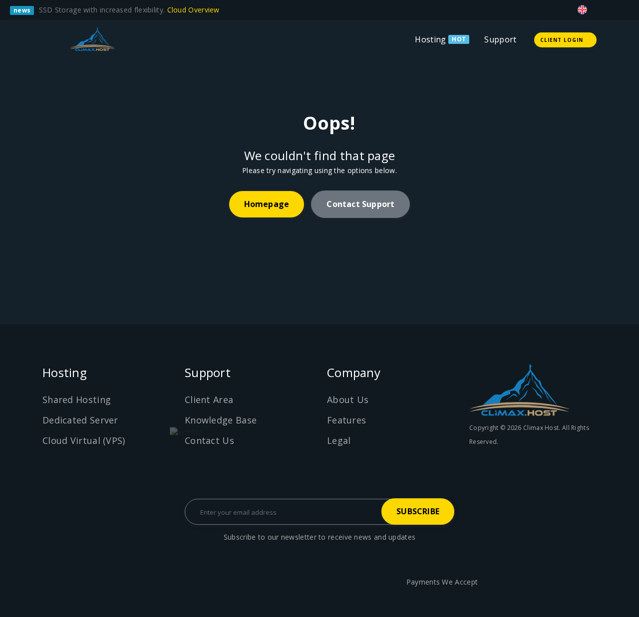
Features (346, 420)
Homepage (267, 204)
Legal (339, 440)
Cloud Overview (194, 9)
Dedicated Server (80, 420)
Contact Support (360, 204)
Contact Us (209, 440)
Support (500, 39)
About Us (347, 400)
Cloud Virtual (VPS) (83, 440)
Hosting (430, 39)
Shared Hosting (76, 400)
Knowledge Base (221, 420)
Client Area (209, 400)
